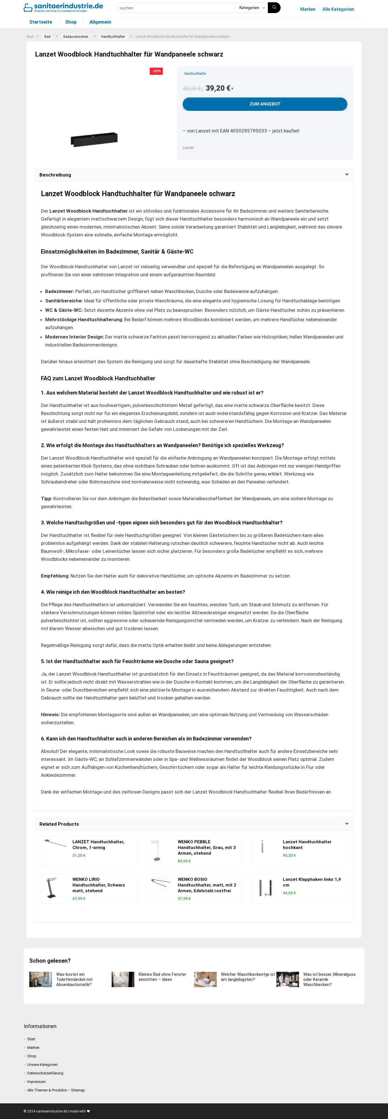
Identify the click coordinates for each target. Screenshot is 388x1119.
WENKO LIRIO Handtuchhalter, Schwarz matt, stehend (98, 885)
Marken (308, 9)
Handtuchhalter (113, 37)
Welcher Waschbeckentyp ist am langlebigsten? (248, 977)
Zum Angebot (265, 104)
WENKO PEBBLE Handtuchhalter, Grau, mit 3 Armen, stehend (207, 847)
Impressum (36, 1081)
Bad (47, 37)
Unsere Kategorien (42, 1064)
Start (30, 37)
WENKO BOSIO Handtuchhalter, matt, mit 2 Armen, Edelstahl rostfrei (207, 885)
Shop (71, 22)
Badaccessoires (75, 37)
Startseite (40, 22)
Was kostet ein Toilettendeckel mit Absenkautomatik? (74, 979)
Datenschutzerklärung (45, 1073)
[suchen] (274, 7)
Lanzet (188, 147)
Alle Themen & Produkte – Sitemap (56, 1090)
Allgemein (100, 22)
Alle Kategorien (338, 9)
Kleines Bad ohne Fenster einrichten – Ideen (162, 977)
